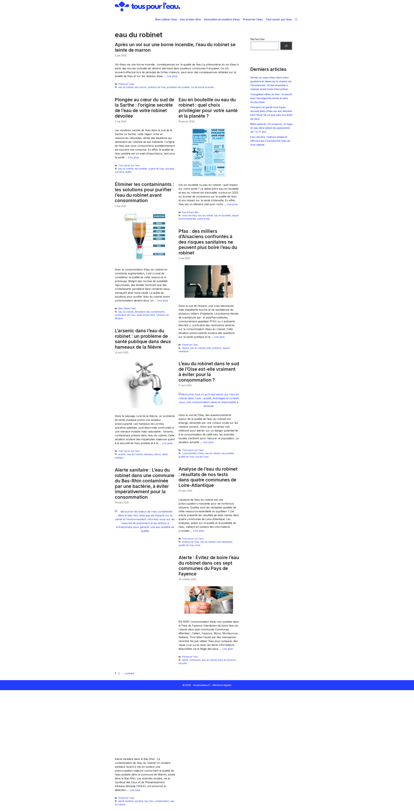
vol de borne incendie (202, 87)
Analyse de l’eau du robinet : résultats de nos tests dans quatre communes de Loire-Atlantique (208, 477)
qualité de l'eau (186, 456)
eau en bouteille (222, 215)
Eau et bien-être (190, 19)
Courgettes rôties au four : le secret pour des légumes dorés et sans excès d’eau (271, 98)
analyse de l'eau (190, 542)
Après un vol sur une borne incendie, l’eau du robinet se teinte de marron (175, 47)
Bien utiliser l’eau (166, 19)
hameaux (148, 454)
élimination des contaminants (150, 312)
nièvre (157, 454)
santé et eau (203, 218)
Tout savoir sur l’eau (279, 19)
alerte (185, 660)
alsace (185, 348)
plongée (170, 168)
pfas (209, 348)
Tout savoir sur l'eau (129, 165)
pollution (216, 348)
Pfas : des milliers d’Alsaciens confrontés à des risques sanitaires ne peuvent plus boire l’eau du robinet (208, 242)
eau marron (141, 87)
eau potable (141, 168)
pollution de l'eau (157, 87)
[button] (296, 19)
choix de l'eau (189, 215)
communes (195, 660)
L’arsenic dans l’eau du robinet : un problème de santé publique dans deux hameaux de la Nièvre (143, 339)
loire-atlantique (224, 542)
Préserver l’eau (252, 19)
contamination (161, 801)
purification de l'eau (125, 315)
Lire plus (172, 76)
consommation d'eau (193, 453)
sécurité (183, 663)
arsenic (122, 454)
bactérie (139, 801)
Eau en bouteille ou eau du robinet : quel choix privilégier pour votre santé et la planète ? (208, 108)
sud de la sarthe (123, 172)
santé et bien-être (146, 315)
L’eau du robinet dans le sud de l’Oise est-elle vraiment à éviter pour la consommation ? (209, 372)
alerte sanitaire (126, 801)
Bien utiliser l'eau (127, 308)
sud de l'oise (202, 456)
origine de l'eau (156, 168)
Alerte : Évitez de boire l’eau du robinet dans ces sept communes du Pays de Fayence (209, 566)
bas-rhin (149, 801)
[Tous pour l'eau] (147, 6)
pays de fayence (227, 660)
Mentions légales (221, 685)
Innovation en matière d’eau (222, 19)
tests (198, 545)
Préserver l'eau (126, 84)
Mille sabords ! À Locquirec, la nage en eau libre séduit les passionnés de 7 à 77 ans (271, 127)
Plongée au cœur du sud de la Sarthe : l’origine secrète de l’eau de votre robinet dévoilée (144, 108)
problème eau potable (178, 87)
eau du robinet (125, 87)
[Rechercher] (286, 46)
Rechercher (257, 39)
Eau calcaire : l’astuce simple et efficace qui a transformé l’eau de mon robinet (270, 140)
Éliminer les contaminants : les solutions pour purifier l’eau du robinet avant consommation (144, 192)
